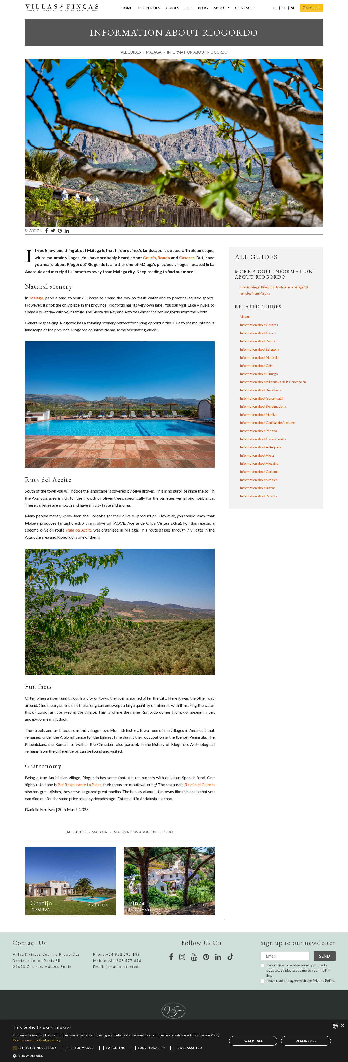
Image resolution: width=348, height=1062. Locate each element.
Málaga (36, 297)
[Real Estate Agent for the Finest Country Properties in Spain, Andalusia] (64, 8)
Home (127, 8)
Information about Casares (259, 325)
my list (311, 7)
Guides (172, 8)
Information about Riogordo (197, 52)
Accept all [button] (253, 1041)
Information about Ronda (257, 341)
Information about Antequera (261, 447)
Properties (149, 8)
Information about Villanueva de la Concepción (273, 382)
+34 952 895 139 (123, 954)
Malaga (154, 52)
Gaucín (149, 257)
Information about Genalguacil (261, 398)
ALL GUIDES (256, 257)
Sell (188, 8)
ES (275, 8)
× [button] (342, 1026)
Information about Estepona (259, 349)
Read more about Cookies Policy (36, 1040)
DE (284, 8)
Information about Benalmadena (263, 406)
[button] (117, 1055)
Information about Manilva (258, 415)
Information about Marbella (259, 357)
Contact (244, 8)
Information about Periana (258, 431)
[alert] (174, 1041)
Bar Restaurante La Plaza (79, 784)
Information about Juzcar (257, 488)
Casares (187, 257)
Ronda (164, 257)
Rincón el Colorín (200, 784)
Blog (203, 8)
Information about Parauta (258, 496)
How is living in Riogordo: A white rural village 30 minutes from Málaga (274, 290)
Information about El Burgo (259, 374)
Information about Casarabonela (263, 439)
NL (293, 8)
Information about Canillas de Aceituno (267, 423)
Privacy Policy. (324, 981)
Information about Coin (256, 366)
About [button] (219, 8)
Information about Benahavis (260, 390)
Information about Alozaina (259, 463)
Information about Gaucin (258, 333)
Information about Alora (257, 455)
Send (324, 955)
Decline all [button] (306, 1041)
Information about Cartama (259, 472)
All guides (131, 52)
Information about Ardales (258, 480)
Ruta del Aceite (78, 529)
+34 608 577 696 (125, 961)
